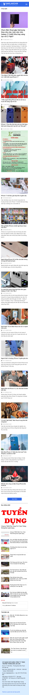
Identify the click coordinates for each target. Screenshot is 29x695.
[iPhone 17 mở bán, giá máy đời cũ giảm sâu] (14, 186)
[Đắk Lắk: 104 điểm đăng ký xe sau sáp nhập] (5, 617)
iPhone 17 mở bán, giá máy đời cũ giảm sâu (14, 195)
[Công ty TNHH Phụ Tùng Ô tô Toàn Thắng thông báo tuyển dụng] (14, 516)
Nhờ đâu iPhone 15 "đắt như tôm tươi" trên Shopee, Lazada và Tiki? (13, 452)
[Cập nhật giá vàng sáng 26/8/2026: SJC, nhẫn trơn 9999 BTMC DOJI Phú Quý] (5, 579)
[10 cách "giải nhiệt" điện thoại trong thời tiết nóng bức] (14, 410)
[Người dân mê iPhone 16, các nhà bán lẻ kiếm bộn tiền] (14, 379)
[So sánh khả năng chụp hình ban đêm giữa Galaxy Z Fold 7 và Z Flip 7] (14, 280)
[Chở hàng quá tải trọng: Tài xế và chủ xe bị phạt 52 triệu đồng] (5, 564)
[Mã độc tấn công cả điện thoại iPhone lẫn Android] (14, 474)
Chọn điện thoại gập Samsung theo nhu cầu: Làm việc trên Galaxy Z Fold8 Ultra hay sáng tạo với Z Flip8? (13, 33)
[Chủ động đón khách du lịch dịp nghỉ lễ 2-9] (5, 549)
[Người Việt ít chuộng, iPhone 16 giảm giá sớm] (14, 348)
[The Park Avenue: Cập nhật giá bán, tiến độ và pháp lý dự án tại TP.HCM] (5, 571)
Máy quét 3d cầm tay (6, 602)
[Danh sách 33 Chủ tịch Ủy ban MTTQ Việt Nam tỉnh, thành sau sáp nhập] (5, 624)
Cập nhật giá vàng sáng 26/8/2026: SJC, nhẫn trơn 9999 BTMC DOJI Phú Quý (18, 579)
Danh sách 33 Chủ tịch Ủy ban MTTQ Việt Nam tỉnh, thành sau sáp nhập (18, 624)
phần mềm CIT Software (11, 605)
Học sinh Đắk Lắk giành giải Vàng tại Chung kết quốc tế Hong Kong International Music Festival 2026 (19, 541)
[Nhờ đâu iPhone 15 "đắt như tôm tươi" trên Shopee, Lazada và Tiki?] (14, 442)
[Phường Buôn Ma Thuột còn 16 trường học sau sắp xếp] (5, 586)
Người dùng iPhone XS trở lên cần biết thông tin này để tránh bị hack (14, 260)
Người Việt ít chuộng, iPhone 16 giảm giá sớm (14, 358)
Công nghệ (4, 8)
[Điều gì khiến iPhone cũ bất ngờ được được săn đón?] (14, 216)
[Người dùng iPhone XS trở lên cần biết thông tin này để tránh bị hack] (14, 250)
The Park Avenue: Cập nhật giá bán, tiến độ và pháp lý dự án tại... (19, 650)
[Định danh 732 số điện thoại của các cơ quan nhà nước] (14, 317)
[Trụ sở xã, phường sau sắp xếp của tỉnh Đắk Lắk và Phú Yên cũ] (5, 632)
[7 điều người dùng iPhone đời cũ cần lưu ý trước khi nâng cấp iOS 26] (14, 89)
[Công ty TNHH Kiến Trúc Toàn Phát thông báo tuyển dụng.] (5, 534)
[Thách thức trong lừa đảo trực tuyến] (5, 556)
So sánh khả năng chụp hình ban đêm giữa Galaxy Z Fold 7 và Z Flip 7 (13, 290)
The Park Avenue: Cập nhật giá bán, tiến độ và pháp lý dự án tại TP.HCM (18, 571)
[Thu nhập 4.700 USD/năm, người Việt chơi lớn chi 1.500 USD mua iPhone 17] (14, 65)
